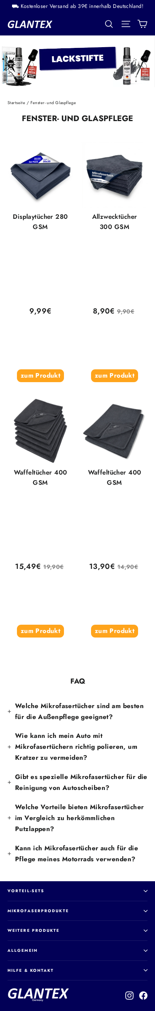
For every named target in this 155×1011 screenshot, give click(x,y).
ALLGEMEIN (23, 950)
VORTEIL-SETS (26, 891)
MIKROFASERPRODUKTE (38, 911)
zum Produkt (41, 375)
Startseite (16, 103)
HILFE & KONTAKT (31, 970)
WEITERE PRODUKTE (34, 930)
